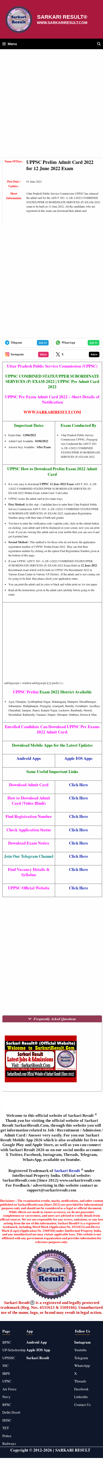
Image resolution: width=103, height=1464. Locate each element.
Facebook (81, 1389)
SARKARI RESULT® (62, 17)
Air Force (9, 1389)
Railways (9, 1443)
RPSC (6, 1404)
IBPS (6, 1373)
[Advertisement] (51, 105)
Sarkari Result (67, 1170)
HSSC (6, 1420)
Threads (80, 1381)
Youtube (80, 1349)
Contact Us (82, 1404)
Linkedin (81, 1396)
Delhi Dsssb (11, 1412)
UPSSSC (8, 1357)
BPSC (6, 1342)
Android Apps (29, 758)
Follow (43, 354)
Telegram (81, 1357)
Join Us (43, 342)
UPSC (6, 1381)
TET (5, 1427)
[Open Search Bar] (99, 44)
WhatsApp (82, 1365)
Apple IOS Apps (78, 758)
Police (6, 1435)
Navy (6, 1396)
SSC (5, 1365)
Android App (36, 1342)
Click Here (78, 785)
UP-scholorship (14, 1349)
